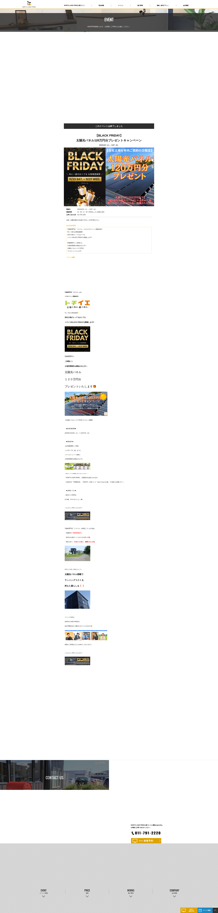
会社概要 (186, 5)
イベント (120, 5)
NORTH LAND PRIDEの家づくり (74, 5)
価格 (87, 891)
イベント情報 (44, 891)
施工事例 (140, 5)
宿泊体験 (101, 5)
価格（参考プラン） (163, 5)
